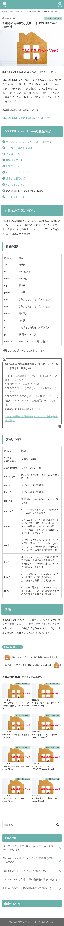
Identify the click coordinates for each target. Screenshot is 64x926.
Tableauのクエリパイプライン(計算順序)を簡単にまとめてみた (30, 860)
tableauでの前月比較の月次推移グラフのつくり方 (29, 888)
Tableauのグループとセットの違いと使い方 (26, 870)
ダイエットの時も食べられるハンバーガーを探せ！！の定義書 (28, 848)
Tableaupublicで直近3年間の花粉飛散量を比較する (30, 879)
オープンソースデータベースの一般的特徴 (28, 141)
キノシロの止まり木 (32, 4)
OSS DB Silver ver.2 (14, 647)
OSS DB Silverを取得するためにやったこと (25, 117)
